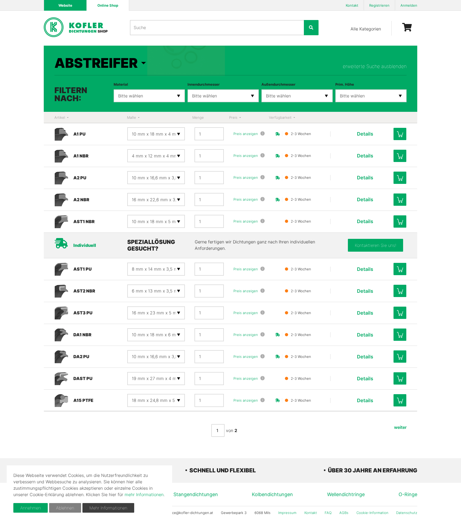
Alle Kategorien (366, 28)
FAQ (328, 513)
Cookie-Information (372, 513)
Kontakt (352, 5)
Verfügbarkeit (281, 117)
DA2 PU (81, 356)
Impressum (287, 513)
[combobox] (149, 95)
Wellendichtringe (346, 494)
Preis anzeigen (245, 134)
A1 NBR (81, 156)
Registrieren (379, 5)
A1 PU (79, 134)
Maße (132, 117)
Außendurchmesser (278, 84)
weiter (400, 427)
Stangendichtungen (195, 494)
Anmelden (408, 5)
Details (365, 134)
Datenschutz (406, 513)
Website (65, 5)
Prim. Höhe (344, 84)
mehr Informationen (144, 494)
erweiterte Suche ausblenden (375, 66)
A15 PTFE (83, 400)
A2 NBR (81, 199)
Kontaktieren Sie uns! (375, 245)
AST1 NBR (84, 221)
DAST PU (83, 378)
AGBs (343, 513)
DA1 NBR (82, 334)
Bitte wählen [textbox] (130, 95)
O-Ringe (408, 494)
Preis (234, 117)
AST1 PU (82, 269)
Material (121, 84)
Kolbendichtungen (272, 494)
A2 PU (79, 177)
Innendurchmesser (204, 84)
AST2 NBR (84, 291)
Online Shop (107, 5)
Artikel (60, 117)
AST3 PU (83, 312)
